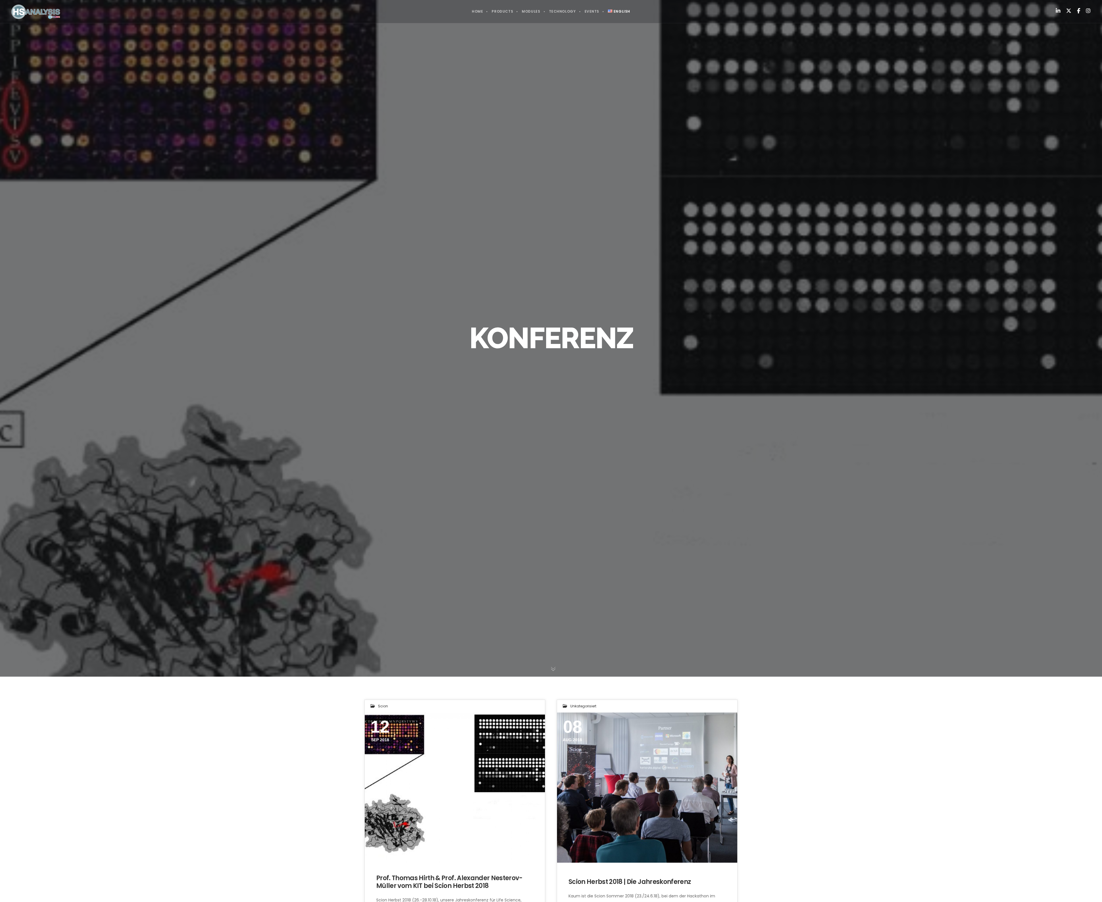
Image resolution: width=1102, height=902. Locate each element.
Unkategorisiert (583, 706)
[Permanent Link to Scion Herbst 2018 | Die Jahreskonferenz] (647, 788)
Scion (383, 706)
